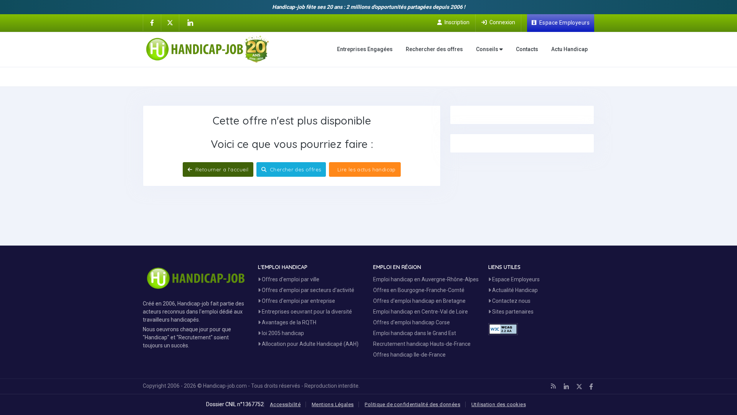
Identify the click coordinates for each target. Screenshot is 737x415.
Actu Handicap (569, 49)
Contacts (527, 49)
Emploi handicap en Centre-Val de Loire (420, 312)
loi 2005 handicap (282, 333)
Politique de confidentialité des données (412, 404)
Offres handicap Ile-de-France (409, 355)
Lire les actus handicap (365, 169)
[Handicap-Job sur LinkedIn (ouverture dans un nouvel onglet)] (190, 23)
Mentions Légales (333, 404)
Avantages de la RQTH (288, 322)
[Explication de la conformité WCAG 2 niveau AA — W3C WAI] (503, 329)
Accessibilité (285, 404)
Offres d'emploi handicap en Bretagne (419, 301)
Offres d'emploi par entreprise (298, 301)
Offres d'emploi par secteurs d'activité (307, 290)
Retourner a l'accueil (221, 169)
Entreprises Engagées (365, 49)
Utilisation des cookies (498, 404)
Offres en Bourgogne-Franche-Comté (418, 290)
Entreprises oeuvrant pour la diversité (306, 312)
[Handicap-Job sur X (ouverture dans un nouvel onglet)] (170, 22)
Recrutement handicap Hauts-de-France (422, 344)
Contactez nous (510, 301)
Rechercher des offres (434, 49)
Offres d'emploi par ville (290, 279)
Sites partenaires (512, 312)
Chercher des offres (294, 169)
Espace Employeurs (515, 279)
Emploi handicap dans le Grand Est (414, 333)
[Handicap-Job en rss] (553, 386)
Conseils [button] (487, 49)
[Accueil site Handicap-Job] (207, 49)
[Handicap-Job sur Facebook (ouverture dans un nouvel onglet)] (152, 22)
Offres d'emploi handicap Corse (411, 322)
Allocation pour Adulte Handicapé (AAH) (310, 344)
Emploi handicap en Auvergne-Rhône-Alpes (426, 279)
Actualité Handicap (514, 290)
